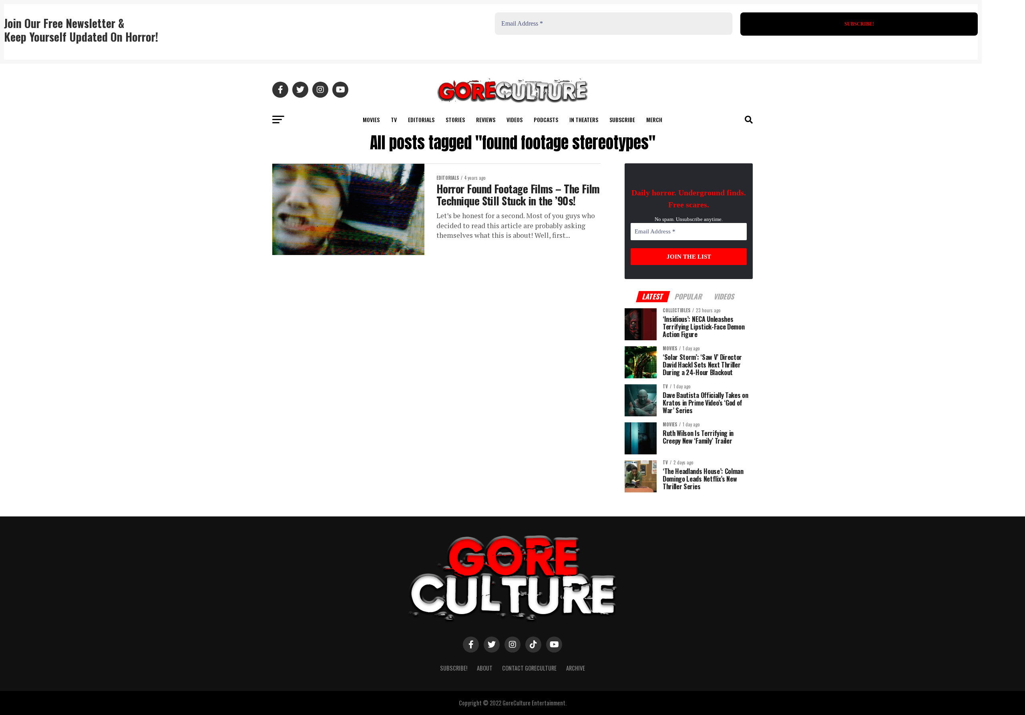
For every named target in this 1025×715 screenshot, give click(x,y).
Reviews (485, 119)
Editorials (421, 119)
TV (394, 119)
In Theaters (583, 119)
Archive (575, 668)
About (484, 668)
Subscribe (622, 119)
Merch (654, 119)
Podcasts (546, 119)
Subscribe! (453, 668)
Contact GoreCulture (529, 668)
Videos (514, 119)
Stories (455, 119)
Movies (371, 119)
